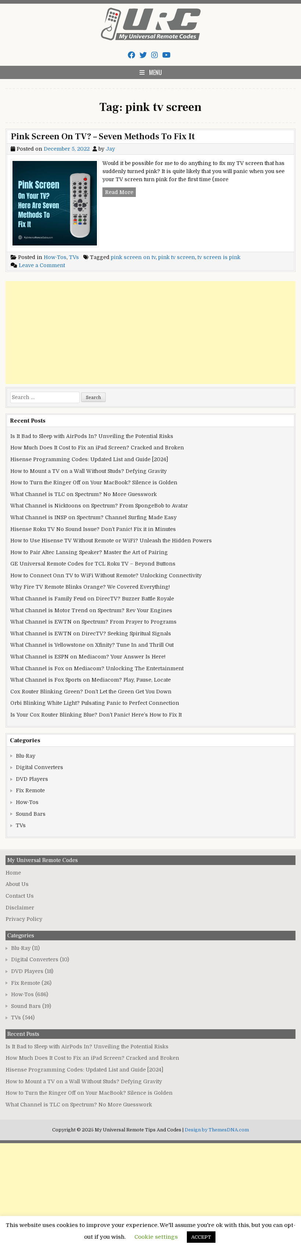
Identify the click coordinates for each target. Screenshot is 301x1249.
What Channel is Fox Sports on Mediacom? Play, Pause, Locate (90, 680)
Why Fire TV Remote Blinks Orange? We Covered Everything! (90, 587)
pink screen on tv (133, 257)
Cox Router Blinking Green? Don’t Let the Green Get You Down (90, 692)
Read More (120, 193)
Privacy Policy (24, 919)
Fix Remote (30, 790)
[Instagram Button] (154, 55)
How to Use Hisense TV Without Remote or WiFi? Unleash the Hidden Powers (111, 540)
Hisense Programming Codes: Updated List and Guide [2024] (89, 459)
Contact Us (20, 896)
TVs (74, 257)
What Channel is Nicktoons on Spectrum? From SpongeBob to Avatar (99, 506)
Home (13, 873)
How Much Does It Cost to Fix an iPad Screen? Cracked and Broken (97, 448)
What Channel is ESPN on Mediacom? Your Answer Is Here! (88, 657)
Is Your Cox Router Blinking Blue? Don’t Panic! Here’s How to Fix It (96, 715)
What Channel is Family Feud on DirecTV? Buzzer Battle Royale (92, 599)
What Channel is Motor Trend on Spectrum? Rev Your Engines (91, 610)
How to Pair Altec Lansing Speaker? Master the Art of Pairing (89, 552)
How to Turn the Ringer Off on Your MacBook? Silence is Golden (93, 482)
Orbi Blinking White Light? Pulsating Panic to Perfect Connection (94, 703)
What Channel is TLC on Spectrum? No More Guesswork (83, 494)
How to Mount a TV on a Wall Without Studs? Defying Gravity (88, 471)
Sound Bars (31, 814)
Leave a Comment (42, 265)
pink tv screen (176, 257)
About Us (17, 884)
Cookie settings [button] (156, 1237)
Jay (110, 149)
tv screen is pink (218, 257)
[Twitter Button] (143, 55)
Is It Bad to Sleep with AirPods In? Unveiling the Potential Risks (91, 436)
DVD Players (32, 779)
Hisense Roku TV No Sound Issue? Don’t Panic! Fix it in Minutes (93, 529)
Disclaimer (20, 908)
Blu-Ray (25, 756)
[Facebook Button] (131, 55)
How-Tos (55, 257)
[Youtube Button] (166, 55)
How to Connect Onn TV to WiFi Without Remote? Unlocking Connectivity (106, 575)
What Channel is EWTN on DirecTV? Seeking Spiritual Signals (90, 633)
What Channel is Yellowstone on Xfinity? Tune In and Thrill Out (92, 645)
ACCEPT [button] (201, 1237)
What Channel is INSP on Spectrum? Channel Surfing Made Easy (93, 517)
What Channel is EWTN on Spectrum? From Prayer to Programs (93, 622)
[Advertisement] (150, 332)
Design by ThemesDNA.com (217, 1130)
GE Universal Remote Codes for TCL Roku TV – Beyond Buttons (92, 564)
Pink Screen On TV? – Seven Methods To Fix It (103, 136)
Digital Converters (39, 767)
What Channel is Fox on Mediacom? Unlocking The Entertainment (97, 668)
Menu (155, 72)
